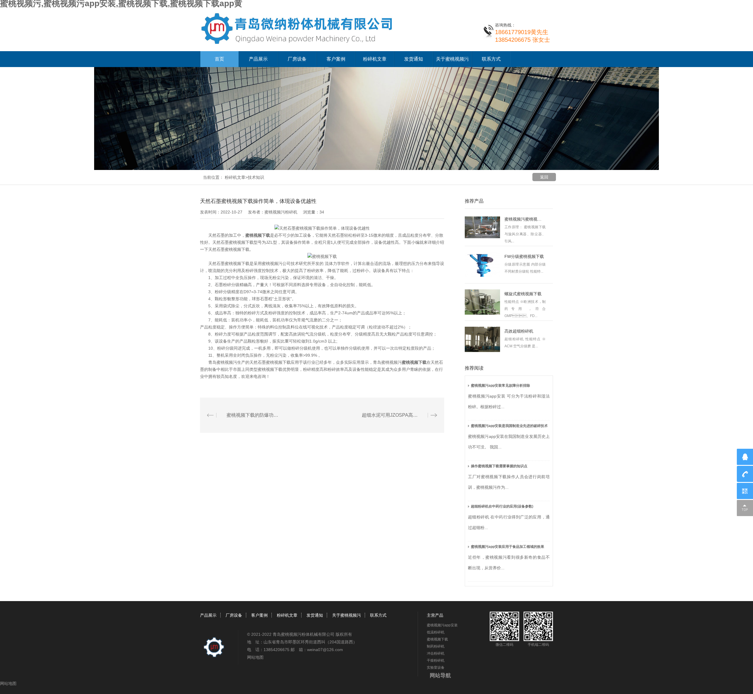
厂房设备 (297, 58)
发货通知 (413, 58)
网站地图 (255, 657)
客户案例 (335, 58)
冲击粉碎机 (435, 653)
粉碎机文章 (375, 58)
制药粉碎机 (435, 646)
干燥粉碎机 (435, 660)
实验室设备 (435, 667)
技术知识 (256, 177)
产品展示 (258, 58)
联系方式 (491, 58)
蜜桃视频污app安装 (442, 625)
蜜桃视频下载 (257, 235)
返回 (544, 177)
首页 (219, 58)
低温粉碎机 (435, 632)
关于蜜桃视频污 (452, 58)
